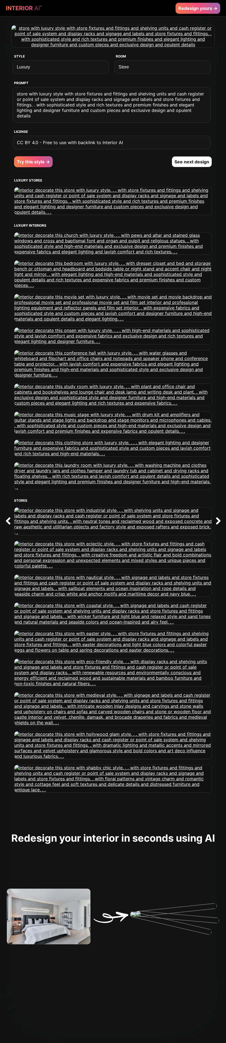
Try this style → (33, 161)
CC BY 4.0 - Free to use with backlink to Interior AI (70, 142)
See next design (191, 161)
